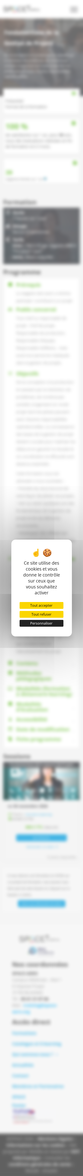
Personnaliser (41, 623)
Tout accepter (41, 605)
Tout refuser (41, 614)
